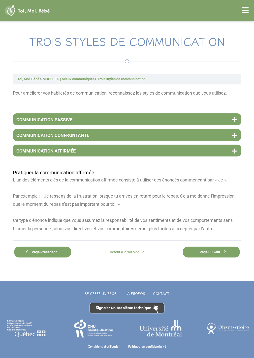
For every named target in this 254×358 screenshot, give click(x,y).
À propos (136, 293)
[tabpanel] (127, 160)
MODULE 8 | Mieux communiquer (68, 79)
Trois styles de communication (121, 79)
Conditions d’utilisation (104, 346)
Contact (161, 293)
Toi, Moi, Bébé (28, 79)
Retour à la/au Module (127, 252)
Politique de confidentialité (147, 346)
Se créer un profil (102, 293)
